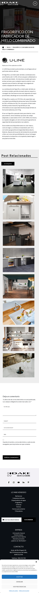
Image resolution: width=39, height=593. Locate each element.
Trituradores (19, 511)
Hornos (18, 507)
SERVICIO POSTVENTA (19, 537)
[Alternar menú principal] (35, 3)
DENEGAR (19, 582)
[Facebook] (8, 482)
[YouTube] (18, 482)
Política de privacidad (24, 590)
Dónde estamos (18, 535)
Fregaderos (18, 502)
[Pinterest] (28, 482)
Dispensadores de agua (18, 500)
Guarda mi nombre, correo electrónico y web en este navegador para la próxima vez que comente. (19, 443)
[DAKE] (9, 3)
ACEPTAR (19, 577)
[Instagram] (13, 482)
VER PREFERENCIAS (19, 586)
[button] (36, 562)
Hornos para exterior (18, 509)
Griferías (18, 504)
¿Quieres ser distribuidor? (18, 541)
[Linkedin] (23, 482)
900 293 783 (22, 558)
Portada (3, 47)
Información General (19, 533)
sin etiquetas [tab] (8, 163)
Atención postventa (18, 539)
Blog (8, 47)
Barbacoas (18, 496)
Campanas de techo (19, 498)
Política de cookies (13, 590)
